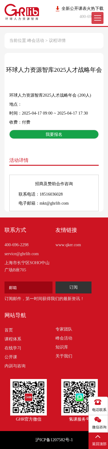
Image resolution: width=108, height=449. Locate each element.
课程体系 (12, 339)
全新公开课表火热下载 (83, 8)
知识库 (62, 347)
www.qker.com (68, 245)
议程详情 (57, 40)
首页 (8, 330)
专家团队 (64, 329)
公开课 (10, 357)
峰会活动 (35, 40)
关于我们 (64, 356)
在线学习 (12, 348)
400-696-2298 (16, 245)
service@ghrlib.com (21, 254)
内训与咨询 (15, 366)
